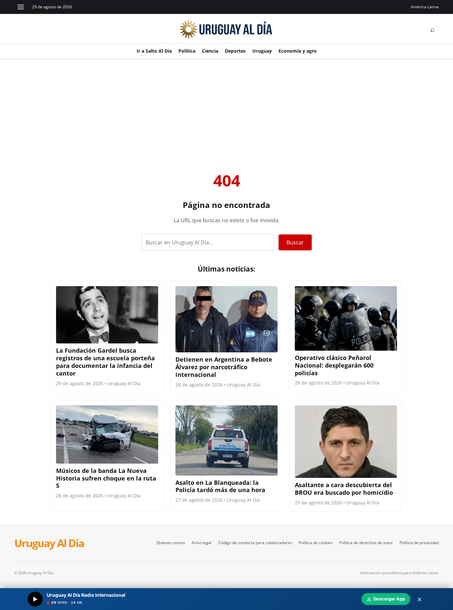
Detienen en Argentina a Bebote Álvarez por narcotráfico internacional (223, 367)
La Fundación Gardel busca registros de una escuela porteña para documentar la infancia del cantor (105, 361)
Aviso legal (202, 542)
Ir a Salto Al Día (154, 51)
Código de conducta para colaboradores (255, 542)
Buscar (295, 242)
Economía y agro (298, 51)
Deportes (235, 51)
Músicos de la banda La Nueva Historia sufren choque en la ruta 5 (106, 478)
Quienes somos (171, 542)
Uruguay (262, 51)
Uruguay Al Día (49, 543)
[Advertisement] (226, 109)
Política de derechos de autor (366, 542)
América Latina (425, 7)
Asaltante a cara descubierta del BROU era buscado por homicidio (344, 488)
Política (186, 51)
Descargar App (389, 598)
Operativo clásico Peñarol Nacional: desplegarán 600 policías (334, 365)
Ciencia (210, 51)
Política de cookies (316, 542)
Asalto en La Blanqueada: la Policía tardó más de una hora (220, 486)
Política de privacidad (419, 542)
